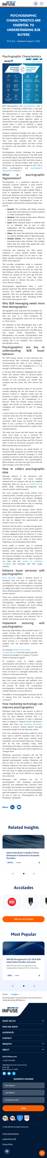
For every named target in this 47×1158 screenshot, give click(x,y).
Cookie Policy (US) (9, 1139)
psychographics (30, 106)
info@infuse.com (9, 1056)
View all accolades (23, 919)
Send (23, 1108)
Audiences (8, 1032)
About (5, 1049)
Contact (7, 1038)
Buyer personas (8, 578)
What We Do (9, 1021)
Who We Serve (10, 1026)
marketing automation (33, 724)
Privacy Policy (7, 1144)
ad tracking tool (33, 484)
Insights (7, 1044)
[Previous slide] (12, 874)
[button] (23, 873)
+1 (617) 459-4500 (8, 1060)
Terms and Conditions (10, 1134)
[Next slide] (34, 874)
